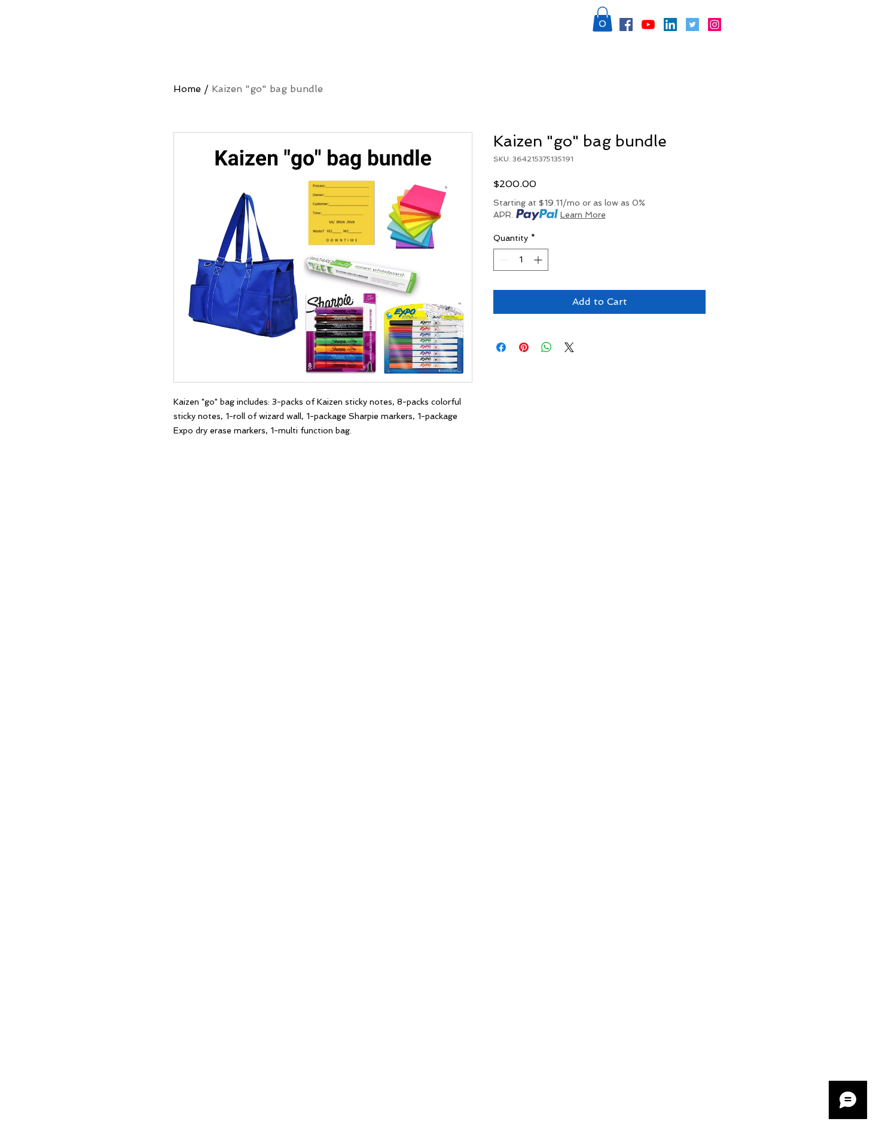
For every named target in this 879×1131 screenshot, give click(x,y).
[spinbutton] (521, 259)
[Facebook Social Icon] (626, 24)
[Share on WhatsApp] (546, 347)
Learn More (583, 214)
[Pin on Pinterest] (524, 347)
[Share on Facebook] (501, 347)
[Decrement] (502, 259)
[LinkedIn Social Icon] (670, 24)
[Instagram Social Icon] (714, 24)
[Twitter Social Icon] (692, 24)
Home (187, 88)
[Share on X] (569, 347)
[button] (602, 19)
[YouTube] (648, 24)
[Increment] (539, 259)
